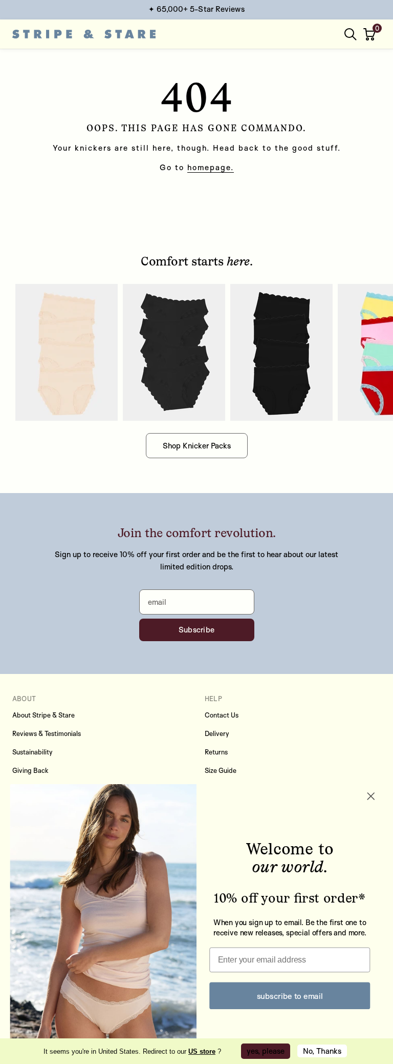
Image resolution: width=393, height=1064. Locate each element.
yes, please (266, 1051)
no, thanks (322, 1051)
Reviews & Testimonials (46, 733)
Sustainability (32, 752)
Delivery (217, 733)
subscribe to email (290, 995)
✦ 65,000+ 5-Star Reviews (196, 9)
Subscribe (197, 630)
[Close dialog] (371, 796)
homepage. (210, 167)
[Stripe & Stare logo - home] (84, 34)
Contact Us (221, 715)
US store (201, 1051)
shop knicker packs (197, 446)
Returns (216, 752)
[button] (370, 34)
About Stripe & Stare (43, 715)
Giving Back (30, 770)
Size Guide (220, 770)
